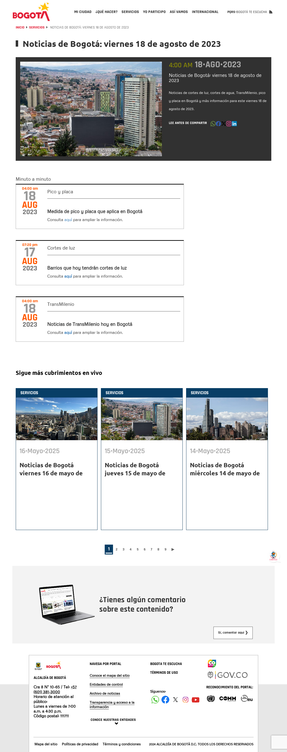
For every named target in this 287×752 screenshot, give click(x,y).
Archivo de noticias (105, 693)
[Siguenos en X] (175, 700)
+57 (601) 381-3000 (55, 689)
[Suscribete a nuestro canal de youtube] (196, 700)
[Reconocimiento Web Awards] (246, 698)
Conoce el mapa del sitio (110, 675)
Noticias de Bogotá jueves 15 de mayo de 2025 (135, 473)
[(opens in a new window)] (229, 125)
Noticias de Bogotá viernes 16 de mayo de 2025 (51, 473)
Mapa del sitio (46, 744)
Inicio (20, 27)
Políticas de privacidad (80, 744)
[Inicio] (31, 11)
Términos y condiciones (122, 744)
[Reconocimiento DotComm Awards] (228, 698)
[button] (213, 125)
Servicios (37, 27)
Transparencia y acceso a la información (112, 704)
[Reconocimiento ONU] (210, 698)
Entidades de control (106, 684)
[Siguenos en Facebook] (155, 700)
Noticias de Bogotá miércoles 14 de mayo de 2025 (225, 473)
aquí (68, 219)
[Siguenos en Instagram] (185, 700)
